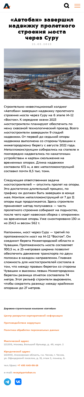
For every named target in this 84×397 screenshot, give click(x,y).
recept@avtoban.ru (24, 373)
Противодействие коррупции (22, 323)
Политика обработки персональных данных (31, 330)
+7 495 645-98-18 (27, 365)
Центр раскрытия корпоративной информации (33, 316)
